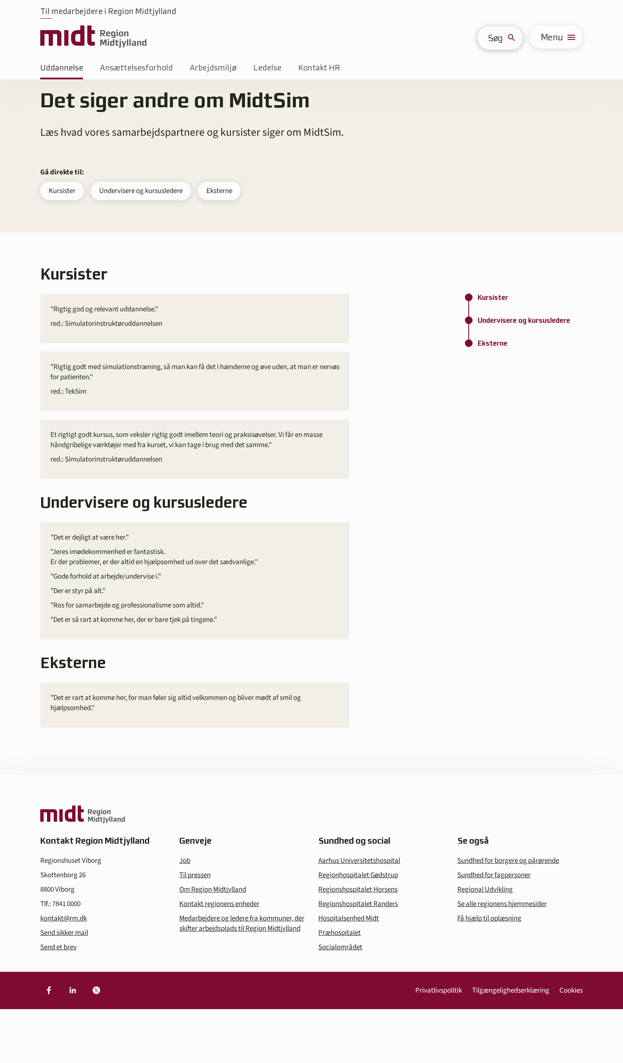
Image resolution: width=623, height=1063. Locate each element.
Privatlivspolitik (438, 990)
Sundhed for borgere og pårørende (508, 861)
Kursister (62, 191)
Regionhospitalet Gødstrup (358, 875)
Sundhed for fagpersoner (494, 875)
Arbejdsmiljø (213, 68)
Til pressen (195, 875)
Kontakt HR (319, 68)
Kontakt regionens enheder (219, 904)
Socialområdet (340, 947)
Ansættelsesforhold (136, 68)
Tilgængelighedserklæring (510, 990)
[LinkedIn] (72, 990)
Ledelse (267, 68)
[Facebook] (48, 990)
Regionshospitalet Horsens (358, 889)
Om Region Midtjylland (212, 889)
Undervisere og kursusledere (141, 191)
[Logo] (93, 37)
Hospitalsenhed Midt (348, 918)
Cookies (571, 990)
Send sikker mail (64, 933)
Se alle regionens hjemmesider (502, 904)
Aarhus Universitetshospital (359, 861)
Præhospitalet (339, 933)
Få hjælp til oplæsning (489, 918)
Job (184, 861)
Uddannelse (61, 68)
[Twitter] (96, 990)
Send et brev (58, 947)
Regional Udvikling (485, 889)
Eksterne (219, 191)
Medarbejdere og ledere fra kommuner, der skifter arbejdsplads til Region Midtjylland (241, 923)
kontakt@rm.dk (63, 918)
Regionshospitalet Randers (358, 904)
